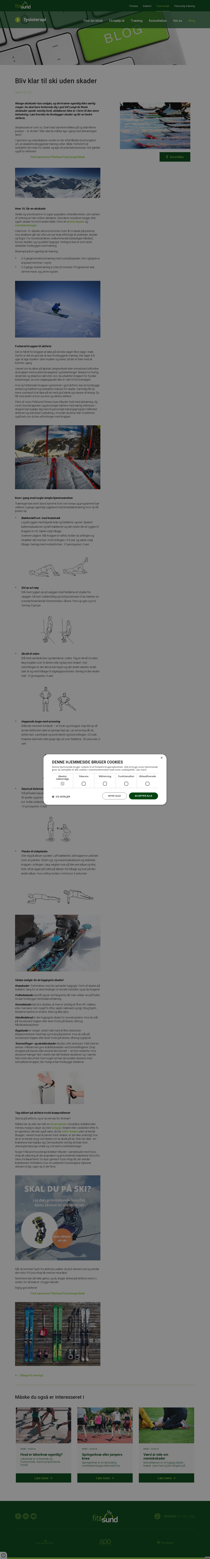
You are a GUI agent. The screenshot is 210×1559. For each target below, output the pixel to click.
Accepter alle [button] (143, 795)
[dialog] (105, 779)
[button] (61, 796)
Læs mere (141, 769)
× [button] (161, 758)
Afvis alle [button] (114, 795)
